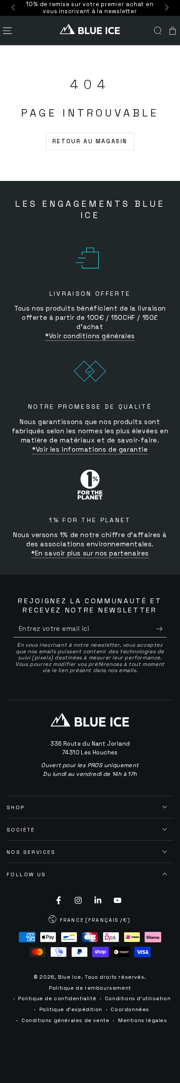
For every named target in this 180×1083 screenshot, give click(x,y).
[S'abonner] (161, 628)
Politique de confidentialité (57, 998)
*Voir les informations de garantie (90, 449)
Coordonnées (130, 1009)
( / (90, 921)
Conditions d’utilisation (137, 998)
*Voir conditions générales (90, 336)
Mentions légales (142, 1020)
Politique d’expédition (70, 1009)
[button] (157, 30)
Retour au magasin (90, 141)
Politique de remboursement (90, 987)
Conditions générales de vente (65, 1020)
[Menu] (7, 30)
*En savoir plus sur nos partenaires (90, 553)
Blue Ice (69, 976)
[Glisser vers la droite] (166, 8)
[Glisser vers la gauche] (14, 8)
